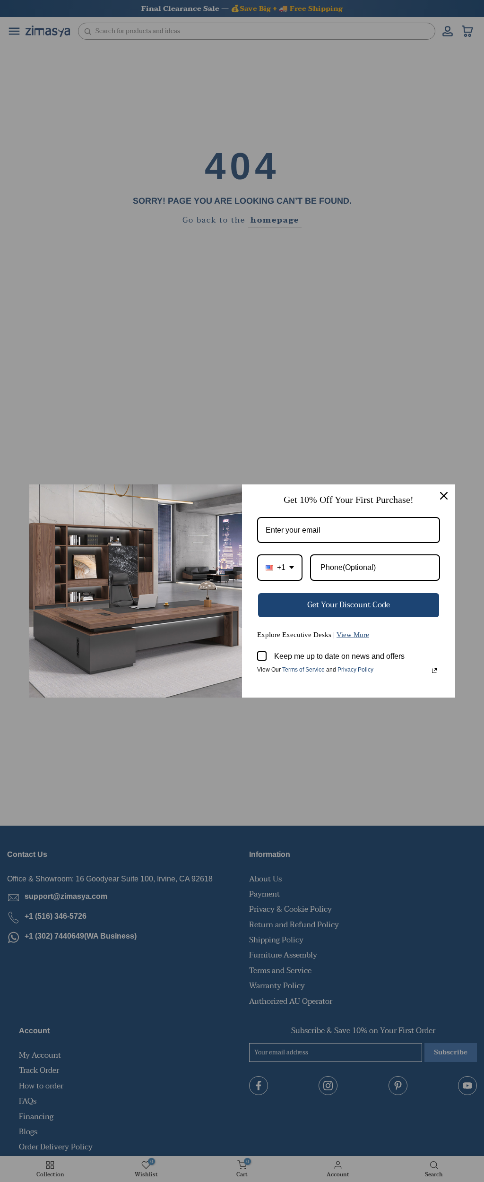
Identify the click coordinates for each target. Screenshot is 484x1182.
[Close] (443, 495)
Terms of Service (303, 669)
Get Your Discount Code (348, 605)
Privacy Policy (355, 669)
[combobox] (279, 567)
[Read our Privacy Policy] (434, 670)
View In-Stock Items (353, 1088)
